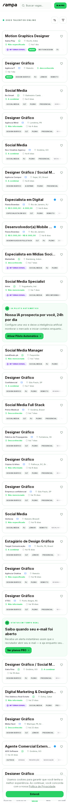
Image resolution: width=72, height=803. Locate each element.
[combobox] (54, 20)
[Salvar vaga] (61, 36)
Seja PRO (60, 5)
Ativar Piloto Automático (22, 336)
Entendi (34, 794)
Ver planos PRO (16, 650)
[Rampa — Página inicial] (10, 5)
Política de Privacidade (42, 786)
